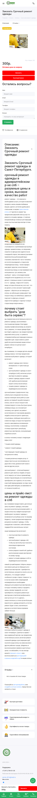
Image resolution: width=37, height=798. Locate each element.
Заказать (23, 788)
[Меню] (3, 3)
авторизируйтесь (19, 685)
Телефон (5, 105)
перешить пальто (16, 653)
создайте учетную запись (13, 687)
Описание (5, 23)
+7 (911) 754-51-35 (8, 770)
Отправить (8, 122)
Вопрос (4, 113)
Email (4, 98)
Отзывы (16, 23)
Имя (3, 90)
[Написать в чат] (33, 780)
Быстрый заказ (18, 78)
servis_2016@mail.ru (9, 777)
